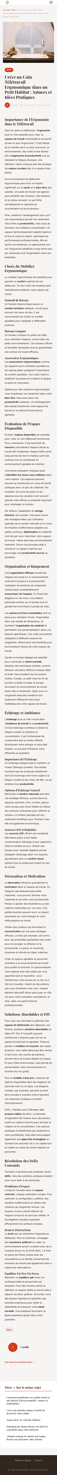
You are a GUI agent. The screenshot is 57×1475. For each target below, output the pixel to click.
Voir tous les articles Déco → (20, 1362)
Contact (38, 1460)
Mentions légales (23, 1460)
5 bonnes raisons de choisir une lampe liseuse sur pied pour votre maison (26, 1438)
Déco (14, 10)
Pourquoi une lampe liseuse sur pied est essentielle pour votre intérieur (27, 1428)
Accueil (6, 10)
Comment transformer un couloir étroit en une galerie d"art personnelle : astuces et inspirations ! (28, 1400)
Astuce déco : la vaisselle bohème (23, 1419)
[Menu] (51, 2)
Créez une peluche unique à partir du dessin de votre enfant (26, 1412)
